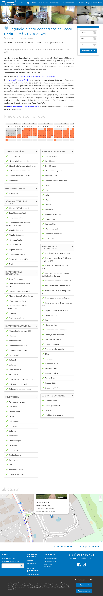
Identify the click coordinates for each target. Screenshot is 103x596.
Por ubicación (43, 3)
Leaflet (100, 541)
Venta (100, 3)
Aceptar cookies (84, 591)
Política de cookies (50, 561)
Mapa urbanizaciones (8, 558)
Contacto (30, 561)
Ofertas (34, 3)
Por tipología (55, 3)
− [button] (100, 500)
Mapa (88, 3)
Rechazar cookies (84, 585)
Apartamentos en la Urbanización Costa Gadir (36, 76)
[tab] (21, 151)
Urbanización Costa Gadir (17, 80)
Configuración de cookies (84, 580)
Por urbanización (68, 3)
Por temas (80, 3)
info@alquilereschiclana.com (81, 558)
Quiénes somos (32, 564)
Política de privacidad (51, 558)
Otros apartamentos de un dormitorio (23, 106)
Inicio (22, 3)
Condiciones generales (48, 565)
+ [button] (100, 497)
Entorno (94, 3)
